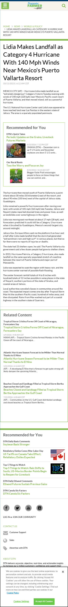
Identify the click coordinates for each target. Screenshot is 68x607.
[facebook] (6, 508)
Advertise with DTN (18, 548)
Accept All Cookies (44, 601)
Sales (11, 540)
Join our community (24, 517)
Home (6, 26)
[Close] (62, 571)
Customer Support (17, 532)
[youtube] (28, 508)
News (17, 26)
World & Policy (33, 26)
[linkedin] (39, 508)
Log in (6, 517)
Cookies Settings (21, 601)
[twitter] (17, 508)
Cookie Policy (13, 593)
